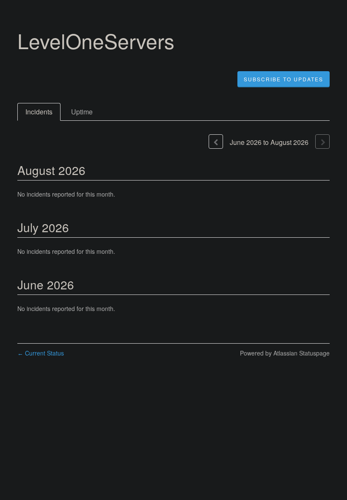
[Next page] (322, 141)
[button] (283, 79)
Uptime (82, 112)
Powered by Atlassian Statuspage (285, 353)
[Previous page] (216, 141)
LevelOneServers (95, 40)
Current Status (40, 353)
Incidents (38, 112)
